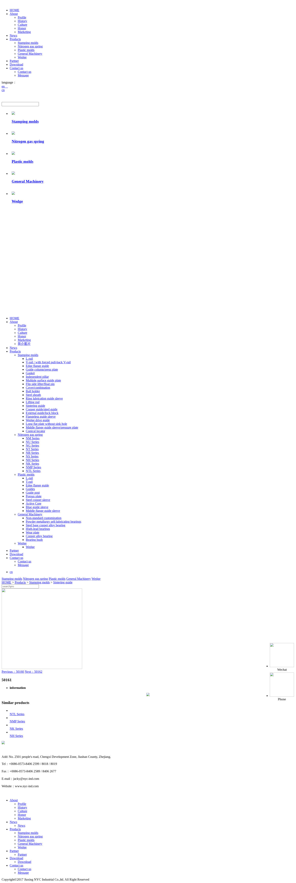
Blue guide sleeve (37, 507)
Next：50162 (33, 671)
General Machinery (30, 53)
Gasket (30, 373)
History (22, 21)
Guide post (33, 492)
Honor (22, 28)
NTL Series (33, 471)
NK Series (32, 463)
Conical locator (35, 431)
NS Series (32, 456)
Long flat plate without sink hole (46, 424)
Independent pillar (37, 376)
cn (3, 90)
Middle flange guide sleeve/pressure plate (52, 427)
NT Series (32, 449)
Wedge (22, 57)
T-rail (29, 481)
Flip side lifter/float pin (40, 384)
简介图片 (24, 343)
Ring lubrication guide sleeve (44, 398)
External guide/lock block (42, 413)
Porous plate (33, 496)
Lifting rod (32, 402)
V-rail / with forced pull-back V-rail (48, 362)
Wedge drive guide (38, 420)
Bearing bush (34, 539)
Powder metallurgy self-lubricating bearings (53, 521)
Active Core (33, 503)
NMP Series (33, 467)
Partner (14, 61)
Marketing (24, 32)
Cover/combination (38, 387)
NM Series (32, 438)
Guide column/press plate (42, 369)
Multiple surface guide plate (43, 380)
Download (16, 64)
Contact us (16, 68)
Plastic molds (26, 50)
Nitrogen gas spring (30, 46)
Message (23, 75)
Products (15, 39)
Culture (22, 24)
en (5, 86)
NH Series (32, 460)
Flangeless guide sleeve (41, 416)
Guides (30, 489)
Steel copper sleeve (38, 500)
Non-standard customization (43, 518)
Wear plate (32, 532)
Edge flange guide (37, 366)
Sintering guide (35, 405)
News (13, 35)
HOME (14, 10)
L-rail (29, 358)
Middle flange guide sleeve (43, 510)
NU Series (32, 442)
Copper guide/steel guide (41, 409)
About (14, 13)
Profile (22, 17)
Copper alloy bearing (39, 536)
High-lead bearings (38, 529)
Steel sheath (33, 395)
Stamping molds (28, 42)
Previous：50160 (13, 671)
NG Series (32, 445)
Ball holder (33, 391)
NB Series (32, 452)
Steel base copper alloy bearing (45, 525)
